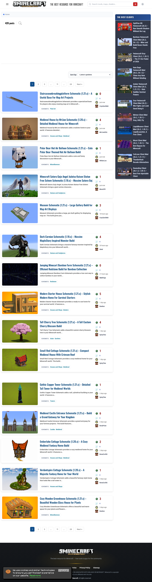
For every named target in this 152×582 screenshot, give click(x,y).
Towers (52, 401)
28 (71, 84)
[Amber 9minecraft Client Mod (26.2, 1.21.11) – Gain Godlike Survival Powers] (125, 89)
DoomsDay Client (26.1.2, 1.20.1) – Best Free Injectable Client (141, 172)
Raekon (102, 306)
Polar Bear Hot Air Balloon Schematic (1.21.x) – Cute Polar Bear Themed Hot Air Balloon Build (66, 150)
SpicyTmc (103, 335)
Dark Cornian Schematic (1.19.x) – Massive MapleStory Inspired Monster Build (61, 238)
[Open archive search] (20, 23)
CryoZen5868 (104, 106)
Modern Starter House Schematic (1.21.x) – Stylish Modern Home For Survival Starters (65, 295)
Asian (52, 338)
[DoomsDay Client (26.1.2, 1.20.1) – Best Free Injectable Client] (125, 172)
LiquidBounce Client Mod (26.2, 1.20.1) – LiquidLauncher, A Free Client (141, 130)
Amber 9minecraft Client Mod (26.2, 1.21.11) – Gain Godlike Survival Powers (140, 89)
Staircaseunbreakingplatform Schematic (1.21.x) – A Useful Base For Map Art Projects (66, 95)
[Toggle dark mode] (142, 4)
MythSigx (103, 278)
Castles (52, 429)
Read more (35, 575)
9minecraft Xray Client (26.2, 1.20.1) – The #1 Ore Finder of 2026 (141, 57)
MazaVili (103, 189)
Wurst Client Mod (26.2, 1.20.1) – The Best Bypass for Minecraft (141, 144)
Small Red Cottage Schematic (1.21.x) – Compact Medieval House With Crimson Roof (64, 352)
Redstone (53, 281)
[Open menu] (7, 4)
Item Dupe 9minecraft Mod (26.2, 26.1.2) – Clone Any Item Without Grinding (139, 72)
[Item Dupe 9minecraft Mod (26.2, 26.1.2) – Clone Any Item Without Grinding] (125, 72)
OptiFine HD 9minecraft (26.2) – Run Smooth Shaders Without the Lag (141, 27)
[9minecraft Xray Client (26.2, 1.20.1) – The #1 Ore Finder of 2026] (125, 57)
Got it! (63, 571)
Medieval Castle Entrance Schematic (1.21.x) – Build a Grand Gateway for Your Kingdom (66, 415)
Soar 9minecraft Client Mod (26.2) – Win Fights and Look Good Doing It (141, 104)
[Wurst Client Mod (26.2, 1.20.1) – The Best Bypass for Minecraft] (125, 144)
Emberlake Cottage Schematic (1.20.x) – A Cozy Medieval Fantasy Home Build (64, 443)
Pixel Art (53, 109)
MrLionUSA (103, 132)
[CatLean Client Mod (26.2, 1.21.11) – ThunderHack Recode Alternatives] (125, 158)
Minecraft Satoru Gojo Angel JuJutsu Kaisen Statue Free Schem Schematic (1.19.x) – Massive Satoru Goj (66, 178)
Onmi (101, 249)
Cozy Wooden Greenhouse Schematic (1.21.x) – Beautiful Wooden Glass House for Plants (63, 500)
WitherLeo (103, 161)
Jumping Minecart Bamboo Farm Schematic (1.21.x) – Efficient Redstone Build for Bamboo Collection (66, 267)
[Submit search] (135, 4)
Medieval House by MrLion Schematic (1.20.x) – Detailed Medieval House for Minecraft (63, 121)
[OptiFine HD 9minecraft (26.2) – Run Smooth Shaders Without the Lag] (125, 27)
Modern (66, 310)
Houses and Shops (56, 136)
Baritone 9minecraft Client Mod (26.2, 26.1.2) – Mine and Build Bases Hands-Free (140, 42)
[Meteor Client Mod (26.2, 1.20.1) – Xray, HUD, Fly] (125, 117)
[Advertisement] (57, 45)
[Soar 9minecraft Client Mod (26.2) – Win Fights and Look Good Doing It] (125, 104)
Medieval (66, 136)
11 (57, 84)
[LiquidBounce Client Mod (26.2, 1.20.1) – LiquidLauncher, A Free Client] (125, 130)
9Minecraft (74, 578)
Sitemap (96, 568)
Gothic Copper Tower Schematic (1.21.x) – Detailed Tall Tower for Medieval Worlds (65, 386)
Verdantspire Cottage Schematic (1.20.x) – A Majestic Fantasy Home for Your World (62, 472)
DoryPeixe (103, 426)
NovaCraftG (103, 454)
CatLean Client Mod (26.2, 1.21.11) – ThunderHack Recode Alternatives (141, 158)
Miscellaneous (55, 164)
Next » (79, 84)
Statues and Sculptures (57, 193)
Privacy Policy (85, 568)
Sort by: (73, 75)
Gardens (57, 338)
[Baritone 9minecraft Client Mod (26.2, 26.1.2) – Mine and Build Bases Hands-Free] (125, 42)
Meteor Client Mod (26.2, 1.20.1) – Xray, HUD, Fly (140, 117)
